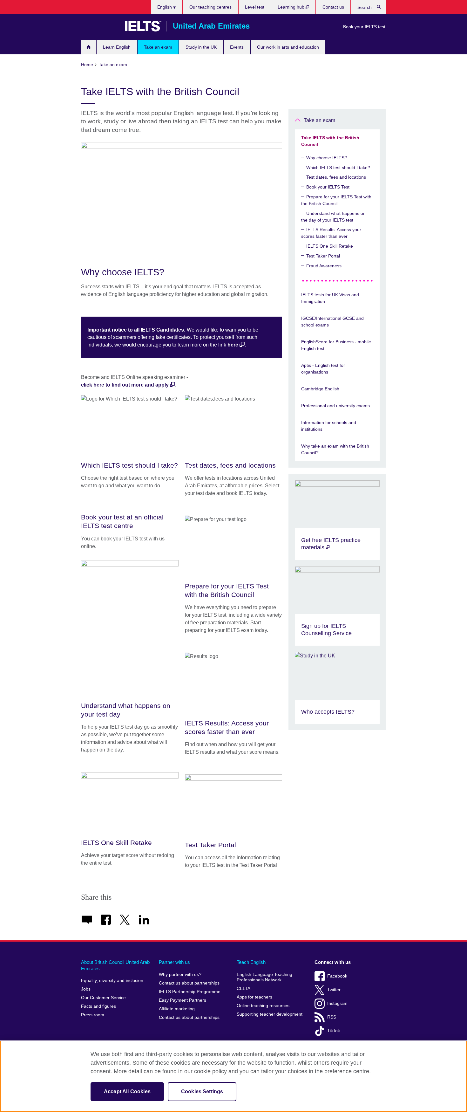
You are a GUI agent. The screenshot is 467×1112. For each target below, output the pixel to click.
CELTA (243, 988)
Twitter (334, 989)
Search (382, 8)
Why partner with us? (180, 974)
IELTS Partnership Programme (189, 991)
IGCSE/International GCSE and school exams (332, 321)
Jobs (86, 989)
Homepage (88, 47)
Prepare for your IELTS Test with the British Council (336, 200)
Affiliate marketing (177, 1008)
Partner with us (174, 962)
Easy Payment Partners (182, 1000)
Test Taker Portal (323, 255)
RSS (331, 1017)
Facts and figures (98, 1006)
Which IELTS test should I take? (338, 167)
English (165, 7)
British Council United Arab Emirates (99, 26)
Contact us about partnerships (189, 983)
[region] (233, 1076)
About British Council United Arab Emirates (115, 965)
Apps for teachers (254, 997)
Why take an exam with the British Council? (335, 449)
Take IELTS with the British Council (330, 141)
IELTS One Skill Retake (329, 246)
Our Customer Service (103, 997)
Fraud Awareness (324, 265)
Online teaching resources (263, 1005)
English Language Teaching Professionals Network (264, 977)
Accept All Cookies (127, 1091)
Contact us (333, 7)
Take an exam (158, 47)
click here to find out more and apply (125, 385)
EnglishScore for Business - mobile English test (336, 345)
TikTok (333, 1030)
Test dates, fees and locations (336, 177)
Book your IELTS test (364, 26)
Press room (92, 1014)
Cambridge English (320, 388)
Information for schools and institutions (328, 426)
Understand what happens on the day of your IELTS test (333, 217)
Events (237, 47)
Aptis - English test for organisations (323, 368)
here (232, 344)
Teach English (251, 962)
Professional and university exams (335, 405)
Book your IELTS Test (327, 186)
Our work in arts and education (288, 47)
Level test (254, 7)
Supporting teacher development (269, 1014)
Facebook (337, 976)
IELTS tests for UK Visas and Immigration (330, 298)
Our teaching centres (210, 7)
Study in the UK (201, 47)
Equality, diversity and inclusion (112, 980)
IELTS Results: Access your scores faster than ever (331, 233)
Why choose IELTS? (326, 157)
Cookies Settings (202, 1091)
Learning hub (292, 7)
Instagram (337, 1003)
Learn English (117, 47)
